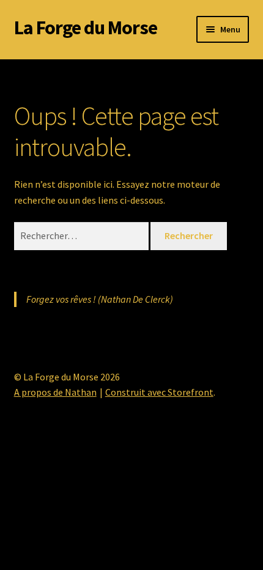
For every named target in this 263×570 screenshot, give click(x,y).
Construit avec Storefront (159, 392)
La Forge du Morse (85, 27)
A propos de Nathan (55, 392)
